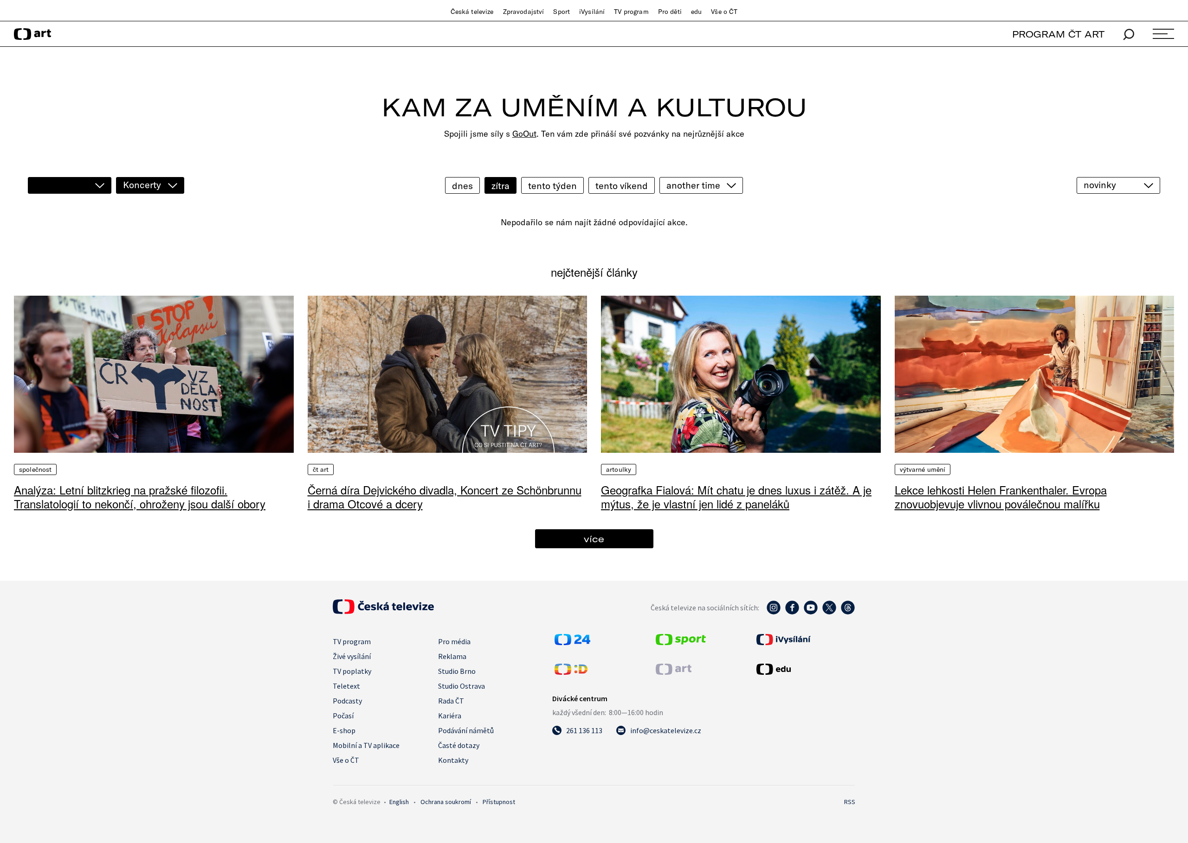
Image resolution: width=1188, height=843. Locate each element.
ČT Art (321, 469)
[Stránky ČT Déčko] (571, 672)
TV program (631, 11)
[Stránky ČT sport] (681, 642)
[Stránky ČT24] (572, 642)
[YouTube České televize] (810, 612)
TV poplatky (352, 671)
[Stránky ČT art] (673, 672)
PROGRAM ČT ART (1058, 34)
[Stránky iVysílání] (804, 639)
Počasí (343, 715)
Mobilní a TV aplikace (366, 745)
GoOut (524, 133)
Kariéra (449, 715)
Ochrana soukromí (445, 802)
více (594, 539)
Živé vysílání (352, 656)
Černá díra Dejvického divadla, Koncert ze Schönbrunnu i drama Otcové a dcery (444, 497)
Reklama (452, 656)
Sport (561, 11)
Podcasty (347, 700)
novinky (1100, 184)
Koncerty (142, 184)
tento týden (552, 185)
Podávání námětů (466, 730)
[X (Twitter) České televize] (829, 612)
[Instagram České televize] (773, 612)
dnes (462, 185)
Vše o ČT (724, 11)
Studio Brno (457, 671)
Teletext (346, 686)
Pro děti (670, 11)
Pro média (454, 641)
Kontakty (453, 760)
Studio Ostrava (461, 686)
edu (696, 11)
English (399, 802)
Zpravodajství (523, 11)
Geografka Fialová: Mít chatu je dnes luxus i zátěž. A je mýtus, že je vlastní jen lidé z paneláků (736, 497)
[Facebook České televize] (792, 612)
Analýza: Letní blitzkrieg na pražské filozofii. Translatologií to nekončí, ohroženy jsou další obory (139, 497)
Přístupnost (499, 802)
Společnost (35, 469)
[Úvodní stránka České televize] (383, 611)
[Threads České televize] (847, 612)
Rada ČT (451, 700)
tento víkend (621, 185)
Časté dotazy (458, 745)
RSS (849, 802)
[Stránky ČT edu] (804, 669)
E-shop (344, 730)
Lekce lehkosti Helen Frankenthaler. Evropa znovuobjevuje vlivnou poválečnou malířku (1001, 497)
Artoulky (618, 469)
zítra (500, 185)
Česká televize (472, 11)
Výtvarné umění (923, 469)
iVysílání (592, 11)
